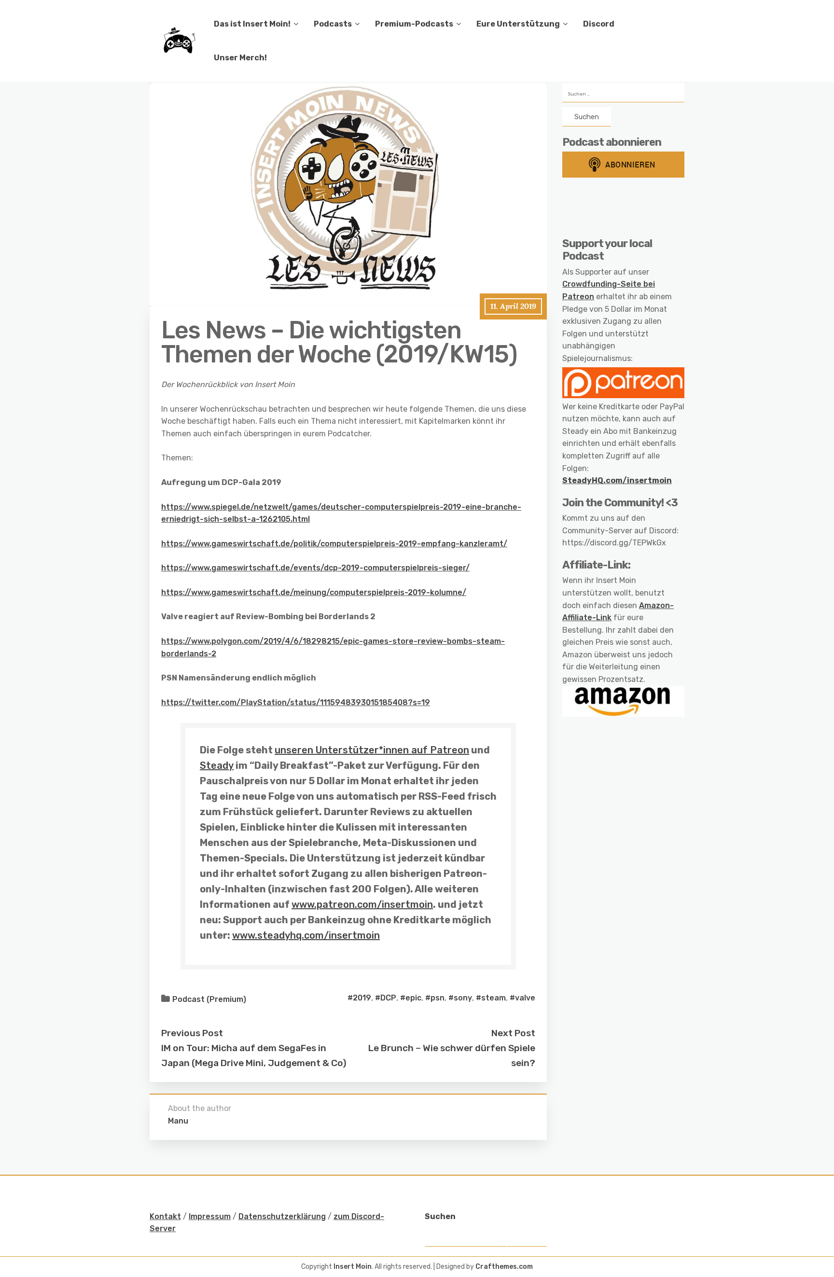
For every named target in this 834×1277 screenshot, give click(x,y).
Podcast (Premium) (209, 999)
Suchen (440, 1216)
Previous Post (192, 1033)
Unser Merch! (240, 57)
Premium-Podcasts (414, 23)
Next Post (513, 1033)
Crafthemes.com (504, 1267)
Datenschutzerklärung (282, 1216)
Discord (598, 23)
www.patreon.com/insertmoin (362, 904)
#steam (491, 997)
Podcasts (333, 23)
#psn (435, 997)
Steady (217, 765)
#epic (410, 997)
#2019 (359, 997)
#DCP (385, 997)
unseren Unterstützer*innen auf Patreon (372, 750)
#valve (522, 997)
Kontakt (165, 1216)
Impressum (210, 1216)
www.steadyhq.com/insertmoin (306, 935)
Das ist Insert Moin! (252, 23)
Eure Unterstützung (518, 23)
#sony (460, 997)
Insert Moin (353, 1267)
